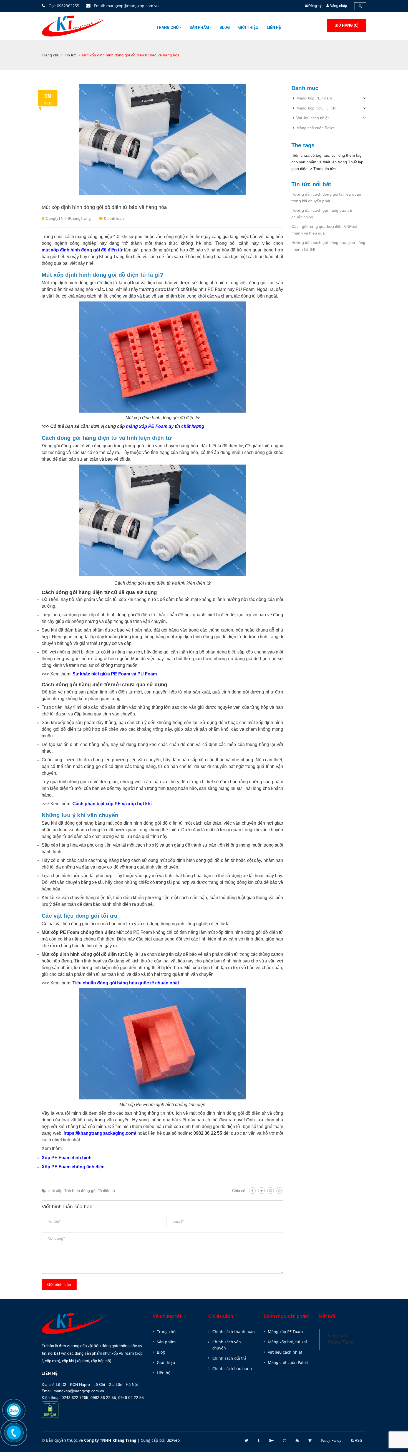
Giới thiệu (248, 27)
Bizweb (173, 1440)
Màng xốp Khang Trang (340, 1338)
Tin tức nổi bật (311, 184)
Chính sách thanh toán (233, 1331)
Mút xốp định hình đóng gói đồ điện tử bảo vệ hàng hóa (104, 207)
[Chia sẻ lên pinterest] (270, 1190)
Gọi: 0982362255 (63, 5)
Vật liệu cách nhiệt (312, 118)
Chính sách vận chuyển (226, 1345)
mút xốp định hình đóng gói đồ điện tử (81, 1190)
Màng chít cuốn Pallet (315, 128)
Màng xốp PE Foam (285, 1331)
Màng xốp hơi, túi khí (287, 1341)
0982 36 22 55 (103, 1397)
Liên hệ (274, 27)
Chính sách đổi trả (229, 1358)
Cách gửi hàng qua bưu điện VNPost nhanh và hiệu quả (324, 229)
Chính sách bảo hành (232, 1368)
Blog (225, 27)
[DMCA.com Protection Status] (50, 1413)
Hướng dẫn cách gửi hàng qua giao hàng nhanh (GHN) (328, 245)
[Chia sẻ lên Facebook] (252, 1190)
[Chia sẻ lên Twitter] (261, 1190)
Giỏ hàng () (346, 25)
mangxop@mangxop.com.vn (79, 1391)
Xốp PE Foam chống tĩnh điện (73, 1166)
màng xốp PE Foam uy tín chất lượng (165, 426)
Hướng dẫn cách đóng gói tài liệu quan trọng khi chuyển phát (326, 197)
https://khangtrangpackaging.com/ (100, 1133)
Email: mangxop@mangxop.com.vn (126, 5)
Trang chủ (168, 27)
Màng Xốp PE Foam (314, 98)
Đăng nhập (338, 6)
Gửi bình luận (59, 1284)
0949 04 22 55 (131, 1397)
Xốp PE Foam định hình (67, 1157)
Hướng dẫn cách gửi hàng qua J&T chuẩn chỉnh (322, 213)
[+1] (279, 1190)
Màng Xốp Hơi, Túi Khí (316, 108)
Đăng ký (314, 6)
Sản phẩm (199, 27)
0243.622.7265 (75, 1397)
